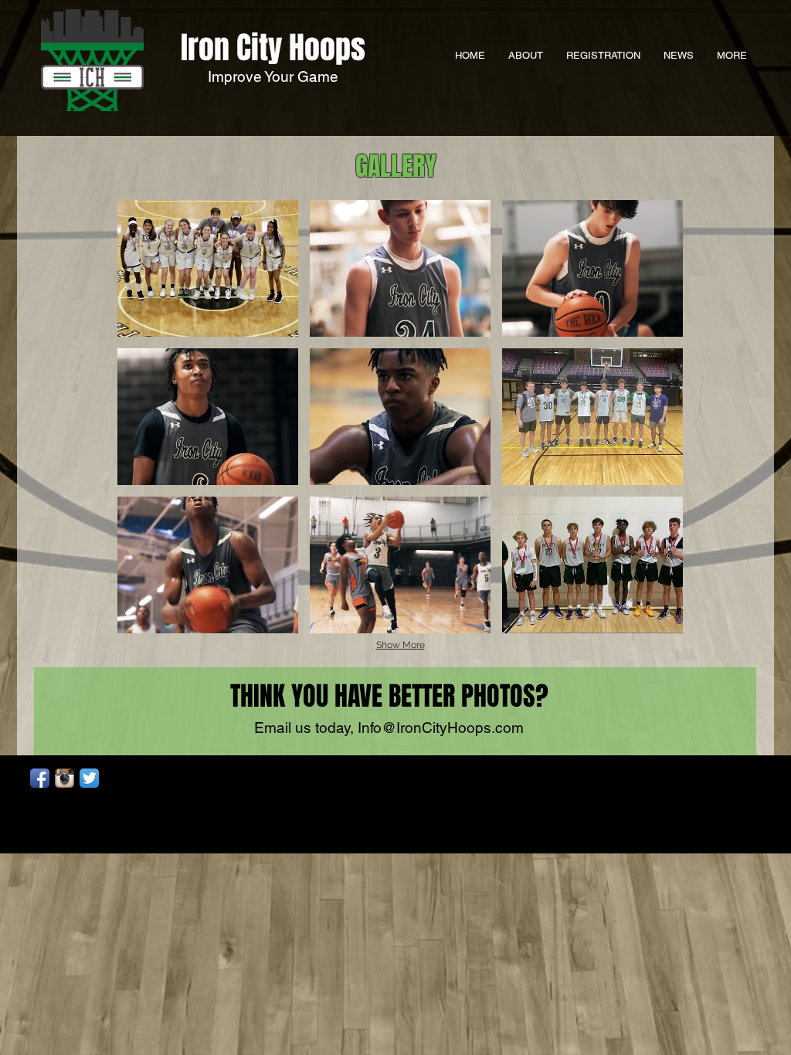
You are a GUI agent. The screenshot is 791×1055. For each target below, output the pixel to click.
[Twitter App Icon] (89, 778)
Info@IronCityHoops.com (441, 727)
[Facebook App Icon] (39, 778)
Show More (400, 644)
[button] (207, 268)
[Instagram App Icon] (64, 778)
